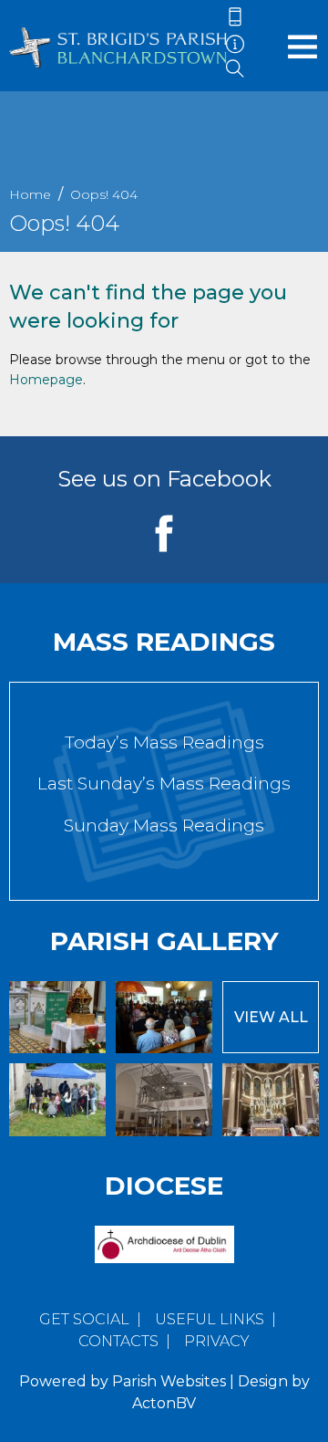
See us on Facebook (164, 478)
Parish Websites (169, 1381)
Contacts (118, 1341)
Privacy (217, 1341)
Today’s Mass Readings (164, 742)
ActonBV (164, 1403)
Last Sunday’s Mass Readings (164, 783)
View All (271, 1017)
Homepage (46, 379)
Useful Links (209, 1319)
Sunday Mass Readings (164, 825)
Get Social (84, 1319)
